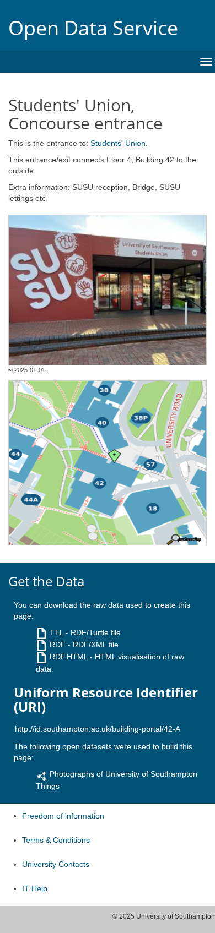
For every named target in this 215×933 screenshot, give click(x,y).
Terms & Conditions (56, 840)
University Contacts (55, 864)
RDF (58, 644)
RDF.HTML (69, 656)
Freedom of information (63, 815)
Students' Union (118, 143)
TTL (56, 632)
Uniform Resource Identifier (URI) (106, 699)
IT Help (34, 888)
